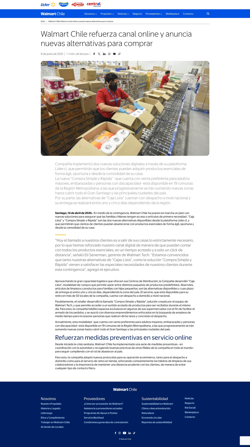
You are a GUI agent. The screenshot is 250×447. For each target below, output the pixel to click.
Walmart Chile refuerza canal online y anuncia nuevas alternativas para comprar (80, 21)
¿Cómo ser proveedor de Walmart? (103, 403)
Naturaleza (148, 413)
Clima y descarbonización (156, 408)
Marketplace (172, 13)
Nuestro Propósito (51, 403)
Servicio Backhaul (94, 417)
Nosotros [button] (89, 13)
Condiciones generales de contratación (106, 422)
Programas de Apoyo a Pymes (100, 413)
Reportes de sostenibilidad (157, 422)
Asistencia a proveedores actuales (103, 408)
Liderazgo (46, 413)
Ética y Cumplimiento (53, 417)
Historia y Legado (50, 408)
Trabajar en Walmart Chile (55, 422)
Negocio (137, 13)
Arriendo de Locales (52, 426)
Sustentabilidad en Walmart (157, 403)
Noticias (189, 398)
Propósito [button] (106, 13)
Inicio (43, 21)
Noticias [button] (122, 13)
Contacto (188, 13)
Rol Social (190, 407)
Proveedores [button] (153, 13)
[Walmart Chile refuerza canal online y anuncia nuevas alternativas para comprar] (94, 54)
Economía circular (152, 417)
